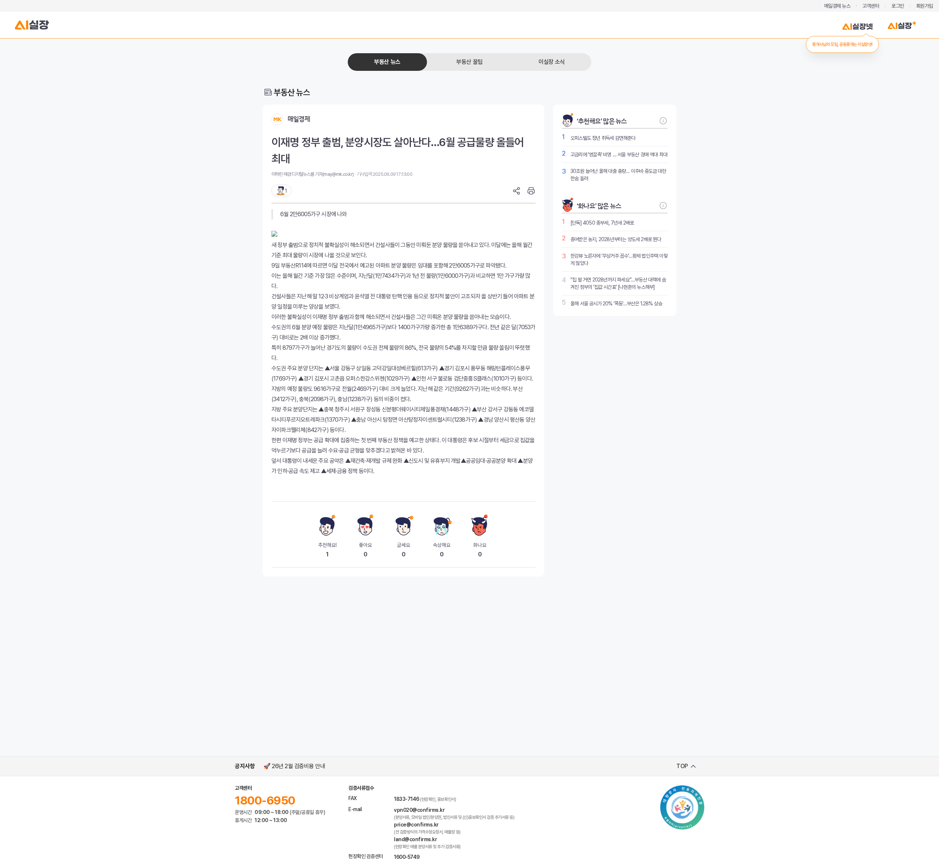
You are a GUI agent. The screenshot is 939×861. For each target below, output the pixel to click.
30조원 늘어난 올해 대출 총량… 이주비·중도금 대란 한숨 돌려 (618, 174)
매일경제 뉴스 (837, 5)
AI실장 (32, 25)
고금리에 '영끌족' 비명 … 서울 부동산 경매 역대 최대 (618, 154)
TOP (682, 766)
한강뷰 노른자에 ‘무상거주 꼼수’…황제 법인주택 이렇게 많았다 (619, 259)
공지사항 (245, 766)
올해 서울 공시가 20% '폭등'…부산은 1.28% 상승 (616, 303)
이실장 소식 (551, 61)
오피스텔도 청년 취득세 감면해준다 (603, 138)
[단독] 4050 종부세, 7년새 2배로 (602, 223)
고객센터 (870, 5)
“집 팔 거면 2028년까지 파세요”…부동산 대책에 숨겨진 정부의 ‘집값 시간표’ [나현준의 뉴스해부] (618, 283)
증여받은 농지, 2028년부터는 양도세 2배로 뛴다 (615, 239)
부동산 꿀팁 (469, 61)
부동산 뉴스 (387, 61)
